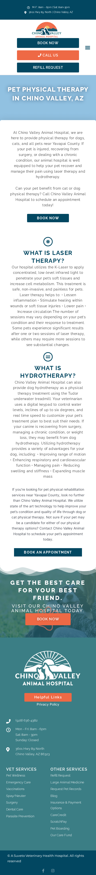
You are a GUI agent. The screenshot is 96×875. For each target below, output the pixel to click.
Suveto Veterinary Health (34, 856)
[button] (87, 47)
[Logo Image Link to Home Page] (48, 29)
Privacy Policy (48, 704)
